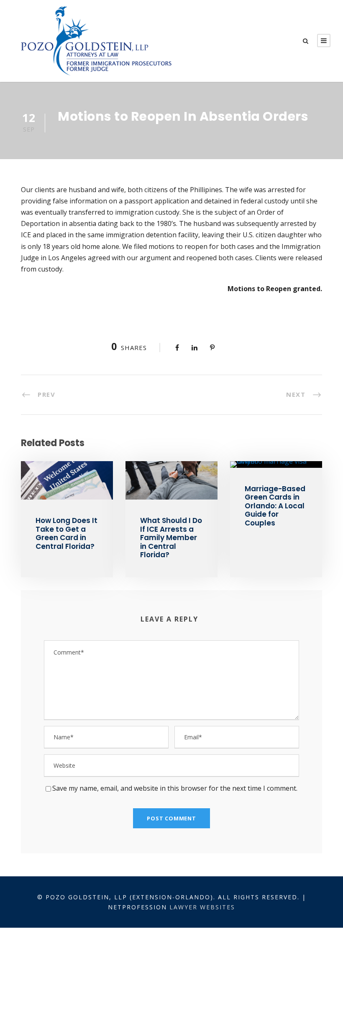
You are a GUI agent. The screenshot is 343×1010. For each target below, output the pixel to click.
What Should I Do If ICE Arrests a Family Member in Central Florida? (171, 537)
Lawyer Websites (202, 907)
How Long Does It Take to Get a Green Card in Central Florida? (66, 533)
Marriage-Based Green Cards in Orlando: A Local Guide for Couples (275, 506)
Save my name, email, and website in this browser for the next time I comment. (174, 788)
